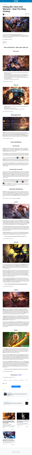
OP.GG (20, 375)
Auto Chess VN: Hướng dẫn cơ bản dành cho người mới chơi (13, 403)
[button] (27, 1)
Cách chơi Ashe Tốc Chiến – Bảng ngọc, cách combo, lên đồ (8, 440)
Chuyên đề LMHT (5, 4)
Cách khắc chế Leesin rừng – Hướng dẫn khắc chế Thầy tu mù (17, 236)
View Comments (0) (15, 386)
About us (13, 452)
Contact (16, 452)
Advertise (19, 452)
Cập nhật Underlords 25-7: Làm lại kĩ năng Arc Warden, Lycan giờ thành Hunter (17, 394)
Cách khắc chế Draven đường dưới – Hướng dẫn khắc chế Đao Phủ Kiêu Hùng (9, 422)
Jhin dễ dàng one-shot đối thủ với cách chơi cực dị (23, 421)
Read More (12, 429)
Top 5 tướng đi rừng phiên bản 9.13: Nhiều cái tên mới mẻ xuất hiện (18, 369)
